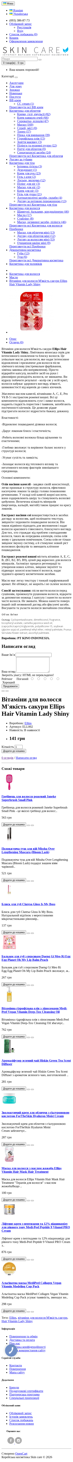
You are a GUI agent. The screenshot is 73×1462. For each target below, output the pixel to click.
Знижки (14, 89)
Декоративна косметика (25, 250)
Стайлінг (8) (25, 218)
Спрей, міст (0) (27, 128)
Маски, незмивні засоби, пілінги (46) (41, 222)
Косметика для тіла (22, 163)
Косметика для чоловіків (25, 263)
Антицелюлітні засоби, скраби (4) (39, 197)
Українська (20, 13)
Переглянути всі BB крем (26, 107)
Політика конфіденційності (27, 1347)
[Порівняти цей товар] (7, 691)
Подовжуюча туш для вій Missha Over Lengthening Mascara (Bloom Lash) (28, 850)
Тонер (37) (24, 131)
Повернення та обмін (23, 1336)
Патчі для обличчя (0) (31, 149)
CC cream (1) (25, 103)
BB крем (15, 100)
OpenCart (21, 1453)
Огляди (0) (16, 342)
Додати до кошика (14, 751)
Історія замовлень (21, 1416)
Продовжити (10, 686)
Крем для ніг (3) (27, 190)
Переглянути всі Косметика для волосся (35, 225)
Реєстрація (24, 27)
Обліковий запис (20, 1413)
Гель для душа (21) (29, 194)
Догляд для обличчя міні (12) (36, 236)
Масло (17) (24, 215)
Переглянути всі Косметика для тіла (33, 204)
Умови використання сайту (27, 1350)
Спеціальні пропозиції (24, 1398)
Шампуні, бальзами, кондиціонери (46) (43, 211)
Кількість (8, 746)
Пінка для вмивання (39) (33, 135)
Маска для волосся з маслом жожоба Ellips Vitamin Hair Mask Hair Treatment (32, 1170)
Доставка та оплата (22, 1340)
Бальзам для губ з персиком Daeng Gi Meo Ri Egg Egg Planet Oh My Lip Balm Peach (36, 958)
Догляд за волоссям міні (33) (36, 239)
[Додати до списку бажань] (3, 691)
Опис (13, 338)
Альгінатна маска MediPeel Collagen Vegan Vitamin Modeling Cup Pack (31, 1284)
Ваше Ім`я (8, 654)
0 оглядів (7, 757)
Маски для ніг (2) (28, 187)
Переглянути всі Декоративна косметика (36, 260)
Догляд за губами (20, 159)
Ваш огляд (8, 671)
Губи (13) (23, 253)
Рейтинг (7, 679)
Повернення (17, 1369)
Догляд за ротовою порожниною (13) (41, 201)
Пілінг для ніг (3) (28, 183)
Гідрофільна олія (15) (31, 138)
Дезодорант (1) (27, 169)
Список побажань (21, 1420)
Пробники (16, 229)
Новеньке (15, 93)
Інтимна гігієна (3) (29, 166)
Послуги (15, 96)
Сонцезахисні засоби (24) (34, 152)
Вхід (20, 30)
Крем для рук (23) (29, 173)
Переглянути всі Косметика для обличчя (36, 156)
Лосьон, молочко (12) (31, 180)
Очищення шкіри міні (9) (33, 243)
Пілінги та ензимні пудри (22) (37, 145)
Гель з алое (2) (26, 176)
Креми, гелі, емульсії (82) (33, 114)
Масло (13, 277)
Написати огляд (26, 757)
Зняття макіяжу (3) (29, 142)
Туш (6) (22, 256)
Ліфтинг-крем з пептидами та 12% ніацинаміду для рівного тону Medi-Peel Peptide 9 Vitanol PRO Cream (36, 1227)
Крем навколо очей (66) (32, 117)
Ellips (28, 723)
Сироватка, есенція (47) (32, 121)
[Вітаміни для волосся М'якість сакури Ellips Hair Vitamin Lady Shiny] (31, 332)
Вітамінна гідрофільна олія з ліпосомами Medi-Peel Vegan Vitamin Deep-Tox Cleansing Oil (34, 1010)
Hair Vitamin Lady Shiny (17, 1321)
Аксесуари (16, 82)
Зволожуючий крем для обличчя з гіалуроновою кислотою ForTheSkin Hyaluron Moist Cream (35, 1114)
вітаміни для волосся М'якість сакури (42, 1317)
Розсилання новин (21, 1423)
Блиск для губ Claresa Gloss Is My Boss (28, 904)
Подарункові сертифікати (26, 1391)
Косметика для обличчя (24, 110)
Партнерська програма (24, 1394)
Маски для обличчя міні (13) (36, 232)
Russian (17, 10)
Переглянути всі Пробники (27, 246)
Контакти (15, 1365)
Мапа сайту (17, 1372)
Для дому (15, 86)
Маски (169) (25, 124)
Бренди (14, 1387)
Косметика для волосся (24, 208)
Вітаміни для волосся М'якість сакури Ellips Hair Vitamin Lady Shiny (38, 282)
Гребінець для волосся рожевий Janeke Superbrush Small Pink (29, 798)
